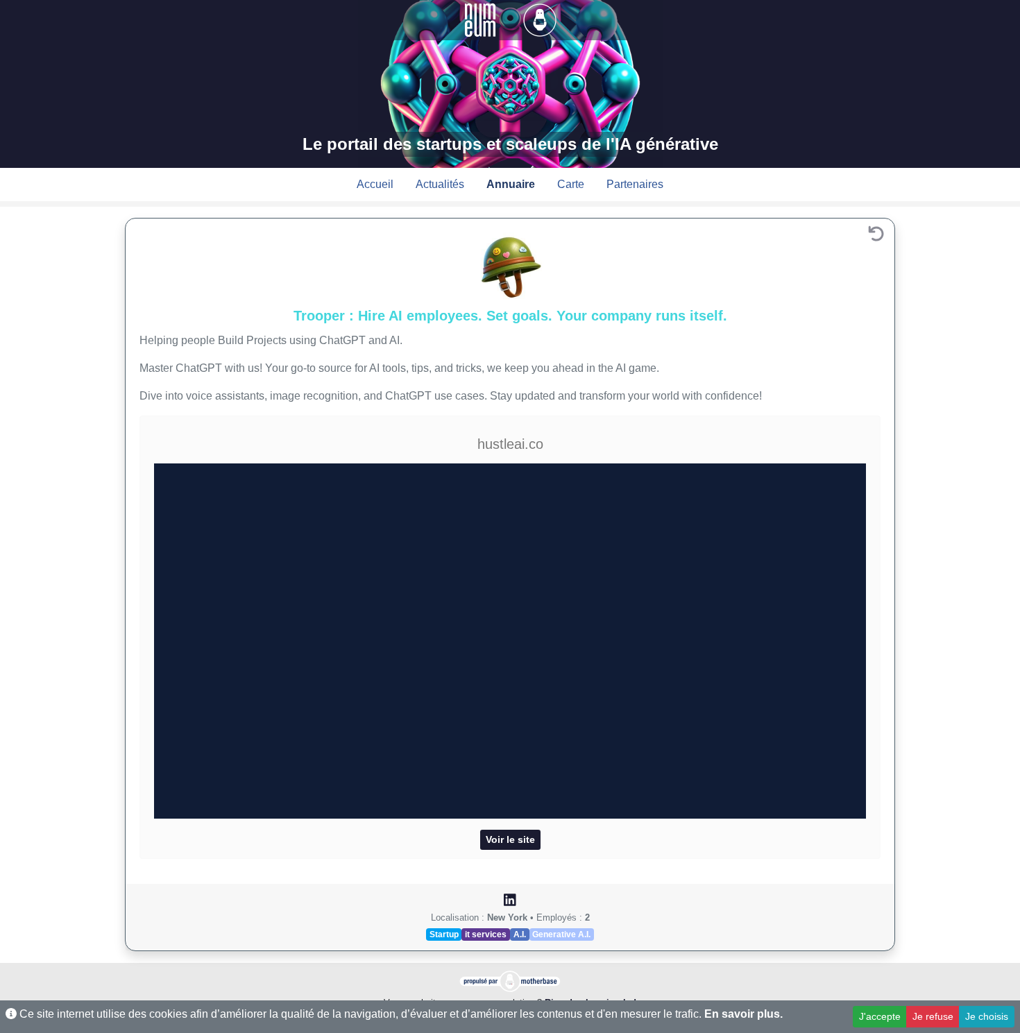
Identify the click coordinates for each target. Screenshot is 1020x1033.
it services (486, 934)
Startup (444, 934)
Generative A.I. (561, 934)
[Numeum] (481, 19)
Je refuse (932, 1016)
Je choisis (986, 1016)
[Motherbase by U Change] (539, 19)
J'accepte (880, 1016)
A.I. (519, 934)
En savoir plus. (743, 1014)
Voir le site (510, 839)
